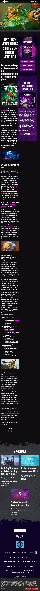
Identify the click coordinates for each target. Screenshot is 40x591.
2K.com (12, 557)
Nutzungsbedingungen (29, 562)
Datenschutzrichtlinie (11, 562)
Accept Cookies (28, 588)
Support (20, 557)
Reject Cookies (35, 588)
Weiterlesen (4, 486)
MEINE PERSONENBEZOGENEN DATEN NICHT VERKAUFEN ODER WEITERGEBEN (20, 572)
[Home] (9, 1)
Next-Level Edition (27, 65)
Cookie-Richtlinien (13, 566)
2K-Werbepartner (20, 577)
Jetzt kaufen (34, 2)
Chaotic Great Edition (27, 61)
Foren (28, 557)
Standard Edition (27, 69)
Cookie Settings (27, 566)
